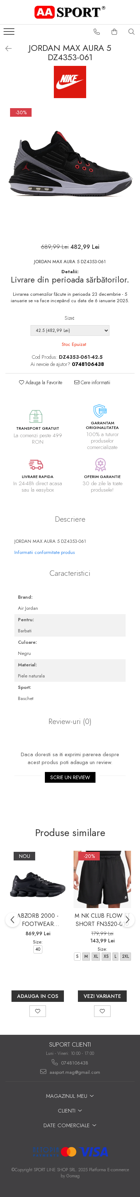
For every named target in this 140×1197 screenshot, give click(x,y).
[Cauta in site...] (131, 32)
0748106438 (74, 1063)
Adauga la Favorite (43, 382)
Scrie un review (70, 777)
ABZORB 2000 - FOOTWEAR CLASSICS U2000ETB (37, 920)
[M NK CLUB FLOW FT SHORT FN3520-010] (102, 879)
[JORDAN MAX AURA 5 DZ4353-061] (70, 171)
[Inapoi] (5, 49)
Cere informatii (94, 382)
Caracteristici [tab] (70, 573)
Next (129, 179)
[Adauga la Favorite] (37, 1011)
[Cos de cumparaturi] (114, 32)
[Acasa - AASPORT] (70, 12)
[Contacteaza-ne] (97, 32)
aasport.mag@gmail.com (74, 1072)
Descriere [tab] (70, 519)
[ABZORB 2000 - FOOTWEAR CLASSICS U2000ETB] (37, 879)
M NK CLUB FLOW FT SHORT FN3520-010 (102, 920)
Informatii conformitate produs (44, 552)
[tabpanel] (70, 171)
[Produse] (10, 33)
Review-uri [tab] (70, 721)
